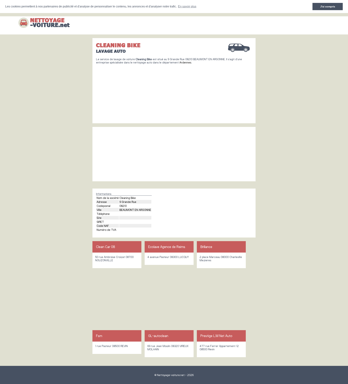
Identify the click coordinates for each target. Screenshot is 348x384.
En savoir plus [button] (187, 6)
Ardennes (185, 62)
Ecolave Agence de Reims (166, 247)
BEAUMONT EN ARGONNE (135, 209)
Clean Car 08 (105, 247)
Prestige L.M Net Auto (216, 336)
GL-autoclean (158, 336)
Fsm (99, 336)
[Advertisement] (174, 92)
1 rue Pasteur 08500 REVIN (111, 346)
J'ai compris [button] (327, 6)
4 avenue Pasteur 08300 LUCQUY (168, 257)
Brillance (206, 247)
